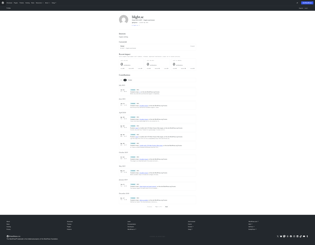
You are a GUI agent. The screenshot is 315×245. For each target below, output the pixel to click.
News (8, 224)
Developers (131, 226)
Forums (130, 80)
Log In (306, 8)
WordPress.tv (132, 229)
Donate (190, 226)
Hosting (9, 226)
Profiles (9, 8)
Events (190, 224)
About (8, 221)
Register (301, 8)
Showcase (70, 221)
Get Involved (191, 221)
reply (136, 128)
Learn (129, 221)
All (125, 80)
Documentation (132, 224)
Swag (190, 229)
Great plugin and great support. (147, 186)
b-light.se (135, 25)
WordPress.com (253, 221)
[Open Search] (297, 3)
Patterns (69, 229)
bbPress (251, 226)
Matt (250, 224)
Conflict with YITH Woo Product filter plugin (151, 145)
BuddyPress (253, 229)
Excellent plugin (143, 105)
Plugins (69, 226)
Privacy (9, 229)
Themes (69, 224)
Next (166, 206)
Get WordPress (307, 3)
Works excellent (143, 200)
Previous (149, 206)
